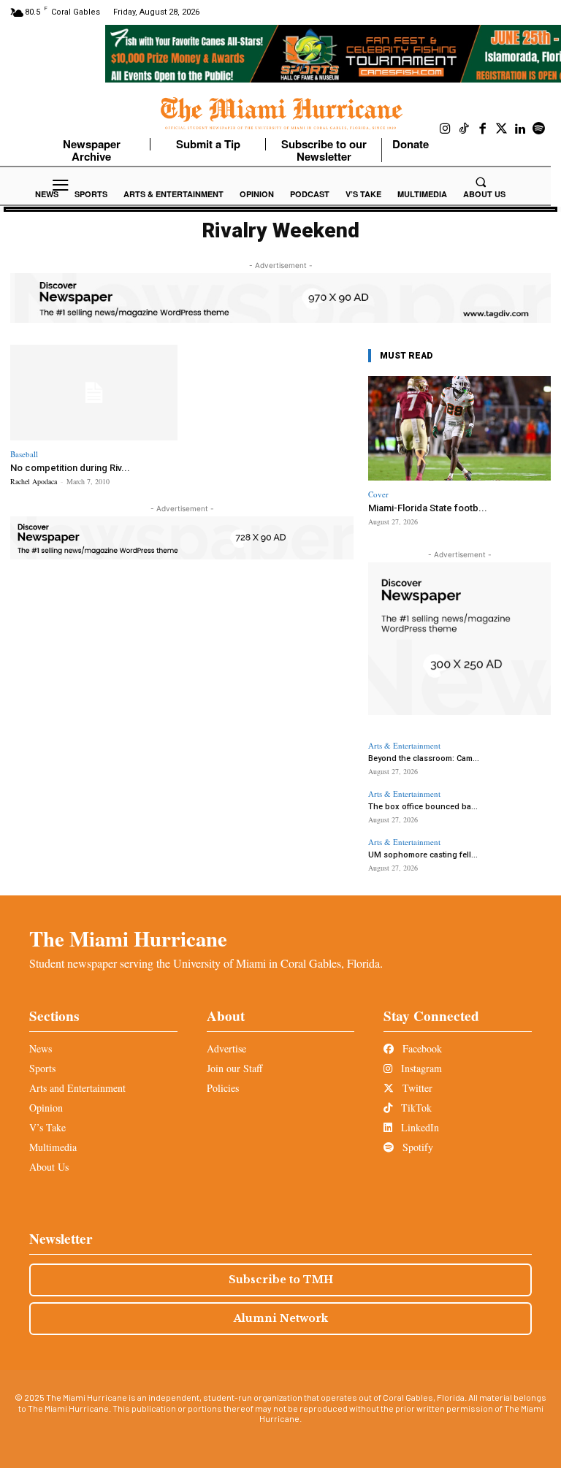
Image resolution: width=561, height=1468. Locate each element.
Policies (223, 1088)
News (40, 1048)
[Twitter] (501, 129)
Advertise (226, 1048)
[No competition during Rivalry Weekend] (94, 392)
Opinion (46, 1108)
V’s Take (47, 1127)
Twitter (416, 1088)
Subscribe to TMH (281, 1279)
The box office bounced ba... (423, 806)
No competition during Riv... (70, 467)
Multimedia (53, 1147)
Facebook (421, 1048)
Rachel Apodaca (33, 481)
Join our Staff (234, 1068)
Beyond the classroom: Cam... (423, 758)
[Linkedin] (520, 129)
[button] (480, 182)
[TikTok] (464, 129)
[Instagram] (445, 129)
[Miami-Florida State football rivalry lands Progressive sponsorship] (459, 428)
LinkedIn (418, 1127)
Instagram (420, 1068)
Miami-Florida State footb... (427, 507)
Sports (42, 1068)
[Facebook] (482, 129)
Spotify (416, 1147)
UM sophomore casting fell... (423, 855)
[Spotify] (539, 129)
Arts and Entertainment (77, 1088)
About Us (49, 1167)
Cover (378, 494)
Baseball (24, 454)
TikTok (415, 1108)
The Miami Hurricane (128, 938)
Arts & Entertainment (404, 745)
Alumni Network (281, 1318)
